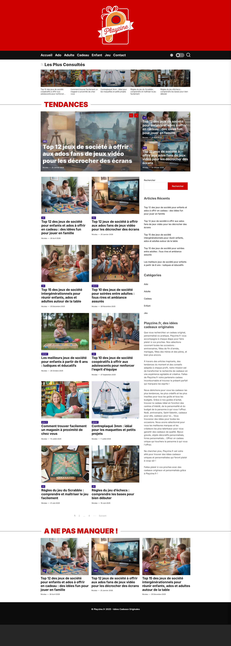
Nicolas (45, 168)
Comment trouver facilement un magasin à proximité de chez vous (76, 91)
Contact (119, 55)
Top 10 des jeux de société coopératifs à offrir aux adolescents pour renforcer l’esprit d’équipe (44, 92)
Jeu (108, 55)
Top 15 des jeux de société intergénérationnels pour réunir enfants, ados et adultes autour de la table (61, 295)
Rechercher (149, 180)
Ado (58, 55)
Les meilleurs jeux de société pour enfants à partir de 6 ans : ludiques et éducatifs (64, 361)
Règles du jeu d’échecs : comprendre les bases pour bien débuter (166, 91)
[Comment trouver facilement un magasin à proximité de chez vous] (78, 78)
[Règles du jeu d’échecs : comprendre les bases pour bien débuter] (168, 78)
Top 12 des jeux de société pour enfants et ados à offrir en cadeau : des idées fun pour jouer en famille (165, 127)
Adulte (69, 55)
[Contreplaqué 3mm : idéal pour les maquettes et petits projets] (108, 78)
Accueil (46, 55)
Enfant (97, 55)
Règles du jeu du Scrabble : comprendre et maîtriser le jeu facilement (136, 91)
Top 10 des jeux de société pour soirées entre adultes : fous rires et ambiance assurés (113, 295)
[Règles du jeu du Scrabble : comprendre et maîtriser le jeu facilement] (138, 78)
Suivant (102, 515)
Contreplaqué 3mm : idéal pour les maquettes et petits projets (106, 90)
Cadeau (83, 55)
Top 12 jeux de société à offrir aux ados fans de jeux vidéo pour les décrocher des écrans (87, 154)
